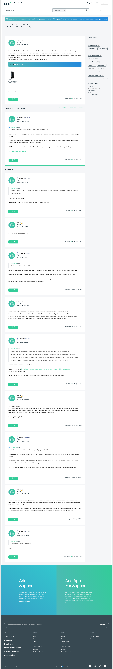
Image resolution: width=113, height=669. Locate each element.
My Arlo (96, 3)
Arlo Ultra (90, 51)
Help (106, 10)
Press (34, 641)
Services (23, 3)
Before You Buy (92, 62)
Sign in (101, 10)
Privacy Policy (26, 666)
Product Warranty (66, 652)
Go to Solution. (18, 64)
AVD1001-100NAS (93, 58)
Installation (100, 68)
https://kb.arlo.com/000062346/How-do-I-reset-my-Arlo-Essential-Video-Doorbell (45, 369)
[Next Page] (107, 78)
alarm (89, 41)
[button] (83, 38)
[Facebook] (90, 666)
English (7, 25)
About (34, 636)
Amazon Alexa (99, 41)
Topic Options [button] (107, 33)
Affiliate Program (94, 639)
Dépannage (100, 65)
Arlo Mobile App (92, 45)
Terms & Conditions (35, 666)
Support (89, 3)
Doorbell (90, 65)
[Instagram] (95, 666)
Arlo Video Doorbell (26, 25)
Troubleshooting (28, 92)
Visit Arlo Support (24, 601)
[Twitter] (100, 666)
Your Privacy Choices (56, 666)
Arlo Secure (91, 48)
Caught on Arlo (37, 646)
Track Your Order (66, 646)
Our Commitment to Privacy (41, 652)
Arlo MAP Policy (94, 636)
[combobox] (77, 10)
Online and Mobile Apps (94, 75)
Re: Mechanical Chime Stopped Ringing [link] (19, 27)
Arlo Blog (35, 649)
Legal (42, 666)
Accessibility (47, 666)
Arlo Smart (102, 48)
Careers (35, 639)
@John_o (14, 127)
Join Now (94, 10)
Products (16, 3)
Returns (63, 649)
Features (90, 68)
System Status (65, 641)
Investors (35, 644)
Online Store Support (67, 644)
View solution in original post (17, 151)
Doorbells (15, 25)
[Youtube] (105, 666)
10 (71, 556)
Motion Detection (93, 71)
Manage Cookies (68, 666)
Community (64, 639)
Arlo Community (9, 10)
